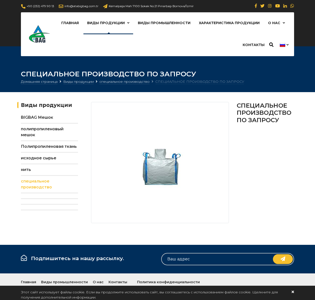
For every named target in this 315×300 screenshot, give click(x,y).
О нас (274, 23)
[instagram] (270, 6)
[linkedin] (285, 6)
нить (26, 169)
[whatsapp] (292, 6)
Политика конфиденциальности (168, 282)
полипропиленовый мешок (42, 132)
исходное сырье (38, 158)
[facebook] (256, 6)
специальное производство (124, 81)
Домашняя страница (39, 81)
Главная (70, 23)
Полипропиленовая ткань (49, 146)
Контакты (254, 45)
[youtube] (277, 6)
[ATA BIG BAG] (38, 34)
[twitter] (262, 6)
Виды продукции (106, 23)
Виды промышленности (164, 23)
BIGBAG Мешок (37, 117)
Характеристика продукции (229, 23)
